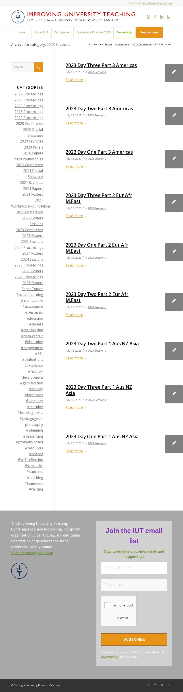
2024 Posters (32, 253)
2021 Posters (32, 194)
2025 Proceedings (29, 265)
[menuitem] (21, 32)
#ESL (39, 354)
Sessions (36, 224)
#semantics (34, 466)
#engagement (32, 348)
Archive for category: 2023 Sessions (40, 44)
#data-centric (32, 336)
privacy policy (110, 656)
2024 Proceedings (29, 247)
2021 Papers (33, 189)
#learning (35, 407)
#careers (36, 324)
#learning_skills (30, 413)
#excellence (33, 365)
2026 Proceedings (29, 277)
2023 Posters (32, 236)
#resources (34, 448)
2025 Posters (32, 271)
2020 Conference (29, 124)
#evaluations (32, 359)
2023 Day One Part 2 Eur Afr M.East (97, 248)
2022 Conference (29, 212)
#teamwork (33, 483)
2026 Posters (32, 283)
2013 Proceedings (29, 100)
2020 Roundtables (28, 159)
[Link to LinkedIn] (161, 16)
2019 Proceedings (29, 118)
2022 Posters (32, 218)
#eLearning (34, 342)
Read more (74, 80)
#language (34, 401)
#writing (36, 489)
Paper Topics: (32, 289)
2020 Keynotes (31, 141)
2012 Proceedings (29, 94)
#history (36, 389)
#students (34, 472)
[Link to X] (148, 16)
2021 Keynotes (31, 182)
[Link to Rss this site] (168, 16)
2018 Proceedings (29, 112)
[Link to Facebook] (155, 16)
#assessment (32, 306)
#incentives (33, 395)
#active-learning (29, 295)
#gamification (31, 383)
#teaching (35, 478)
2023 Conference (29, 230)
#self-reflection (30, 460)
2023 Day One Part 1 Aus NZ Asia (102, 436)
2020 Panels (33, 147)
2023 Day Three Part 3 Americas (101, 65)
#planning (34, 430)
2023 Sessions (97, 72)
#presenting (33, 436)
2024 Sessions (32, 259)
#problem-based (29, 442)
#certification (32, 330)
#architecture (32, 300)
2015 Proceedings (29, 106)
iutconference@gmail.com (157, 3)
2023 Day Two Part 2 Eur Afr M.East (97, 297)
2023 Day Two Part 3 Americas (99, 108)
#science (36, 454)
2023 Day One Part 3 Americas (99, 152)
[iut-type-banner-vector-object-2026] (75, 17)
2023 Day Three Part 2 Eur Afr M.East (99, 198)
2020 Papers (33, 153)
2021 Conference (29, 165)
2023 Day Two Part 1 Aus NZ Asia (102, 343)
